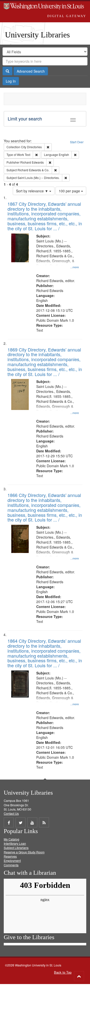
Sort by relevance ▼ (32, 190)
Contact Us (11, 813)
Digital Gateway (66, 16)
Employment (12, 860)
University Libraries (37, 34)
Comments (11, 865)
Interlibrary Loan (15, 843)
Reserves (10, 856)
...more (74, 267)
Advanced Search (31, 71)
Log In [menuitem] (11, 81)
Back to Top (63, 972)
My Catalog (11, 839)
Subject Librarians (16, 847)
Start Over (77, 142)
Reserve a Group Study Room (24, 852)
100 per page (70, 190)
